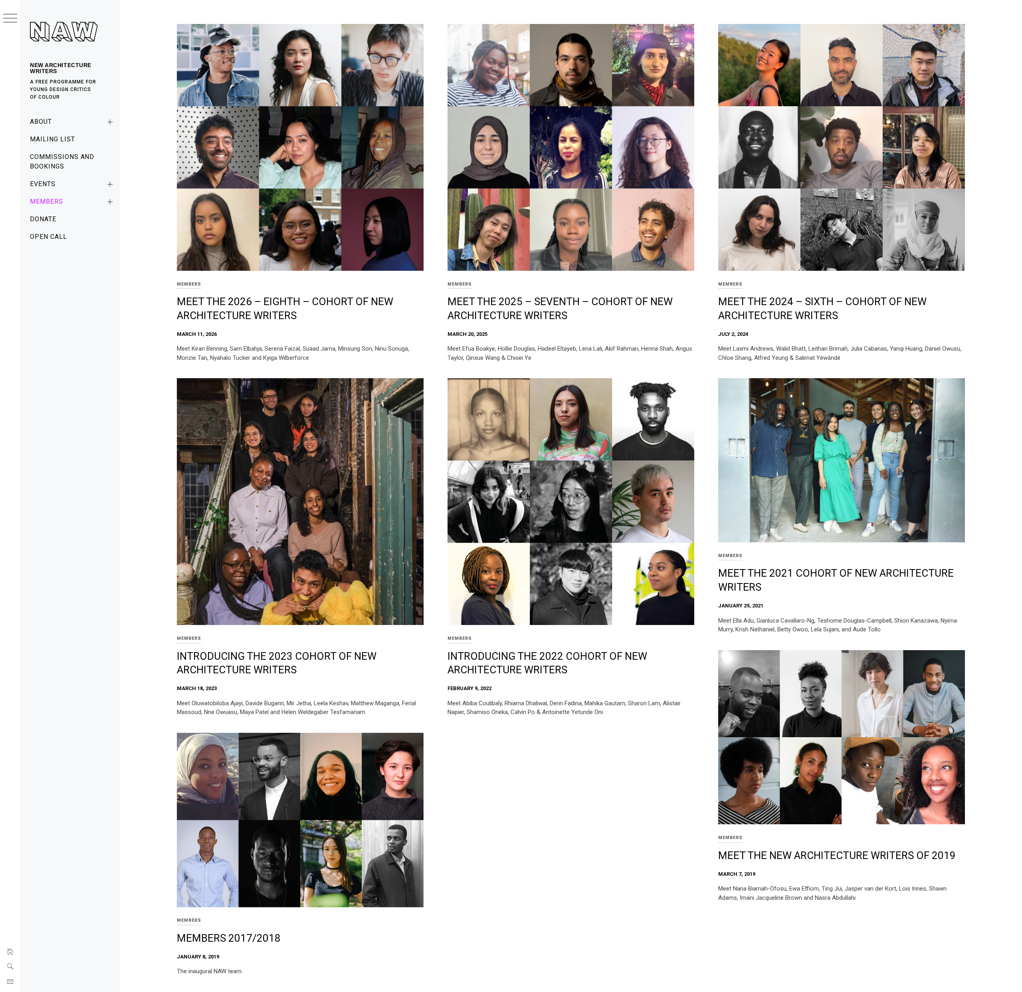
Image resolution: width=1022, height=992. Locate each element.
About (41, 121)
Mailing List (52, 139)
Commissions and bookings (62, 161)
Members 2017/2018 (229, 938)
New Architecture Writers (60, 68)
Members (46, 201)
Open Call (48, 236)
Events (42, 184)
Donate (43, 219)
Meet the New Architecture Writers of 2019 (837, 855)
